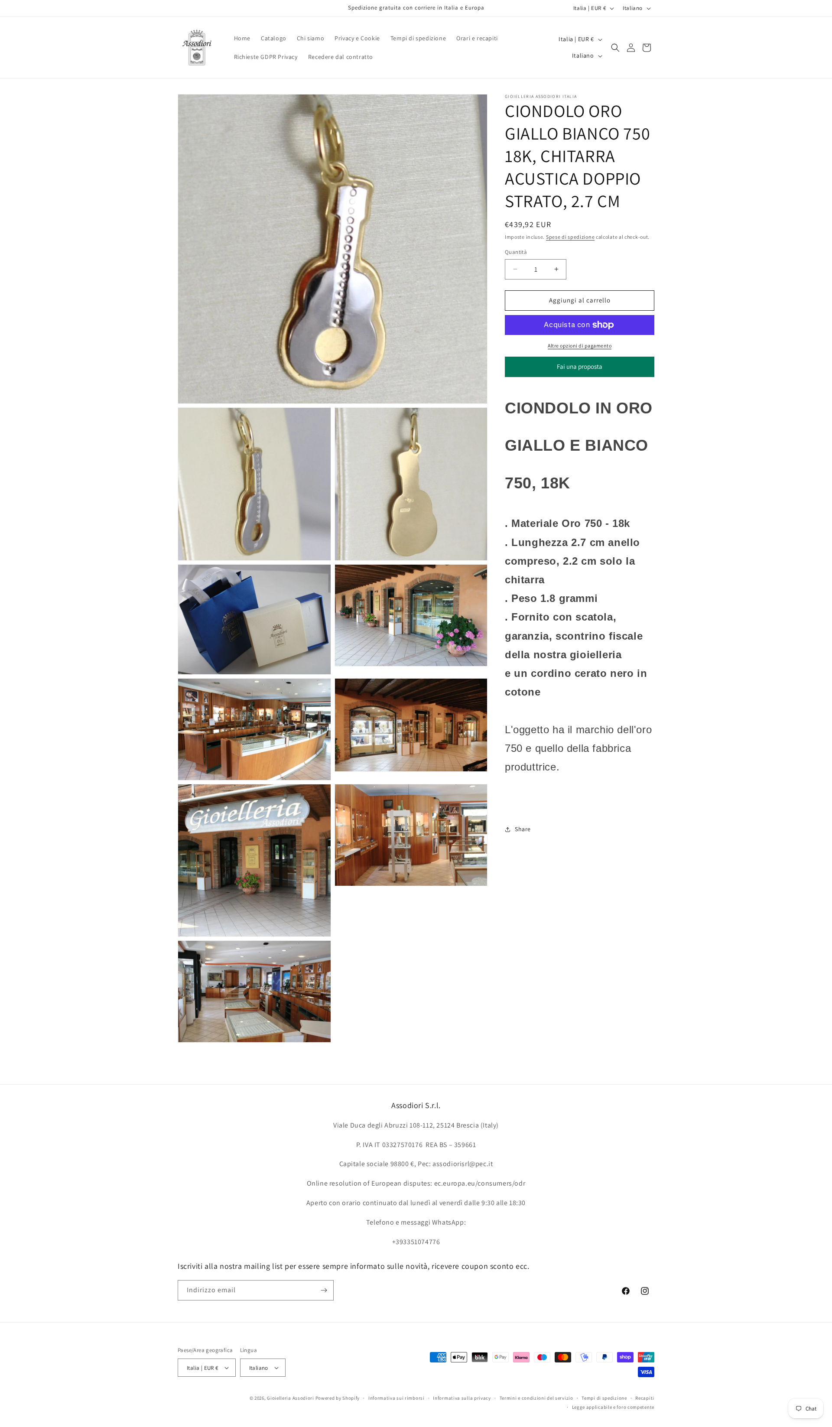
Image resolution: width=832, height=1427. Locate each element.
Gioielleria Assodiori (290, 1398)
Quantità (516, 252)
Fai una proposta (579, 369)
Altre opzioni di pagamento (579, 345)
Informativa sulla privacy (462, 1398)
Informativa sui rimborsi (396, 1398)
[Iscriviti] (323, 1290)
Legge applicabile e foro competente (613, 1407)
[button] (615, 47)
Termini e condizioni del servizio (536, 1398)
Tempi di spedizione (604, 1398)
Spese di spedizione (570, 237)
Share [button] (523, 829)
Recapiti (644, 1398)
